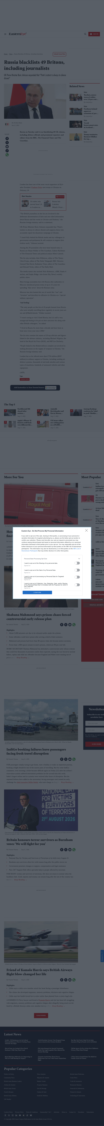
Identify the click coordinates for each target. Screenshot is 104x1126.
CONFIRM (37, 592)
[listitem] (52, 559)
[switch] (77, 563)
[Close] (87, 531)
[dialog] (52, 563)
